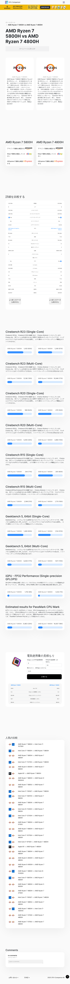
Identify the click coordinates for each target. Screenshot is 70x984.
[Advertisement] (35, 15)
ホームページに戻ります (27, 49)
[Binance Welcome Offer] (7, 7)
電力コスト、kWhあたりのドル (36, 668)
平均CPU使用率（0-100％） (52, 661)
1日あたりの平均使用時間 (35, 660)
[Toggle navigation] (64, 2)
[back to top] (67, 976)
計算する (44, 677)
